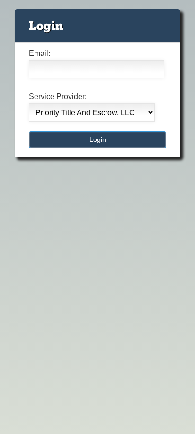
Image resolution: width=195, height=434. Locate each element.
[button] (97, 139)
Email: (39, 53)
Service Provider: (58, 96)
